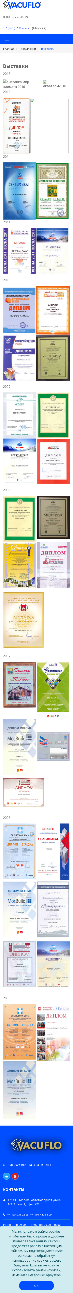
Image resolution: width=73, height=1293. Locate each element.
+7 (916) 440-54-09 (41, 1214)
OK (36, 1286)
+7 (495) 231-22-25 (17, 28)
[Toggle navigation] (7, 39)
